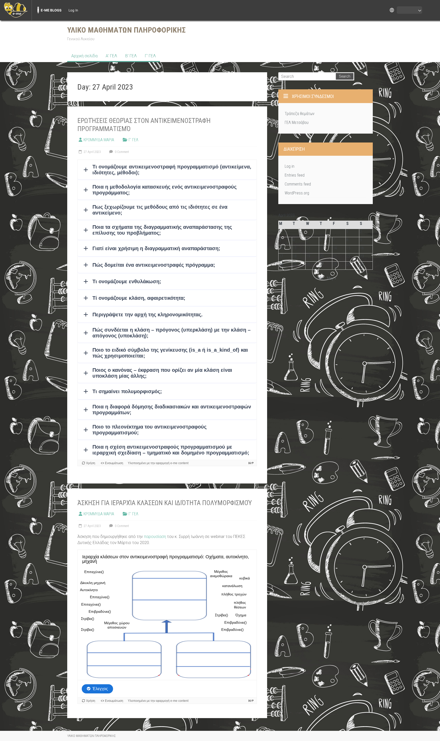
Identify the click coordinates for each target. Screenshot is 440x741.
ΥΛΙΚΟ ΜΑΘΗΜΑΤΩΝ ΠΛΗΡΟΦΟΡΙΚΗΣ (126, 29)
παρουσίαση (155, 536)
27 (322, 264)
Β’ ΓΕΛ (131, 55)
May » (331, 278)
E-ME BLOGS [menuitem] (51, 10)
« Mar (319, 278)
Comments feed (298, 184)
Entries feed (295, 175)
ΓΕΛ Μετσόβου (297, 122)
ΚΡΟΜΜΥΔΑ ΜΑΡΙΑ (99, 139)
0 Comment (121, 152)
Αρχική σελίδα (84, 55)
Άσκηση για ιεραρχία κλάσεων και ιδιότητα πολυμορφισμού (164, 503)
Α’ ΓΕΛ (111, 55)
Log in (289, 166)
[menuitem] (16, 10)
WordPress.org (297, 193)
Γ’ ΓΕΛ (150, 55)
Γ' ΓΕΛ (133, 139)
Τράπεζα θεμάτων (299, 113)
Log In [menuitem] (73, 10)
